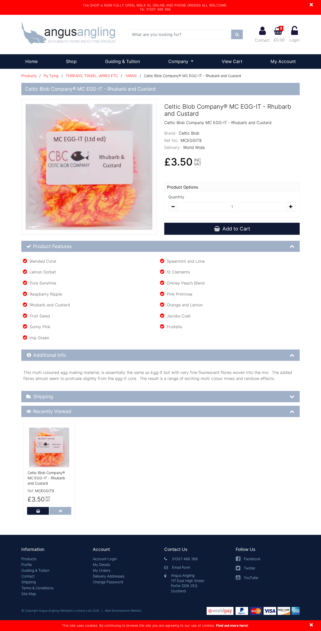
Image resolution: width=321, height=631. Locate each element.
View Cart (232, 61)
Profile (26, 564)
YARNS (131, 76)
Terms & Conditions (37, 588)
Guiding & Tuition (122, 61)
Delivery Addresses (108, 576)
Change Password (108, 582)
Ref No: (171, 140)
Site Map (28, 594)
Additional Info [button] (49, 355)
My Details (101, 564)
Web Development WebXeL (123, 610)
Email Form (181, 567)
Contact (262, 40)
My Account (283, 61)
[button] (53, 549)
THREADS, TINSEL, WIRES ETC (92, 76)
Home (33, 61)
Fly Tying (51, 76)
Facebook (252, 559)
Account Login (105, 559)
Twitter (249, 568)
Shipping (28, 582)
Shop (71, 61)
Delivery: (172, 147)
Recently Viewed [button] (52, 411)
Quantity (176, 196)
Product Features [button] (52, 246)
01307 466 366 (185, 559)
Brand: (170, 133)
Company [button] (179, 61)
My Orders (101, 570)
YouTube (251, 578)
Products (28, 76)
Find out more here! (232, 625)
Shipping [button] (43, 396)
